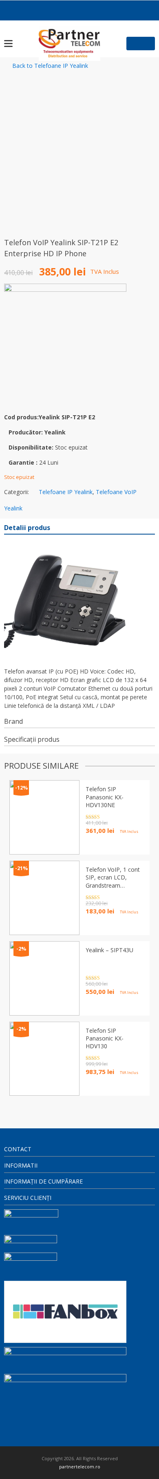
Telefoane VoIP (116, 492)
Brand (13, 721)
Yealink (13, 508)
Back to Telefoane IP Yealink (50, 65)
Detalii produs (27, 527)
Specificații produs (32, 739)
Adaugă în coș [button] (106, 1086)
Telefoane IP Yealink (66, 492)
